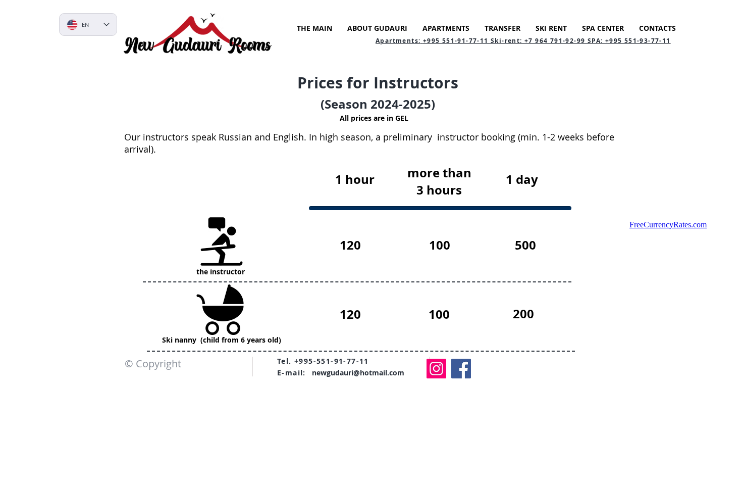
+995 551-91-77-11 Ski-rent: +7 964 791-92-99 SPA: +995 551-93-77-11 (547, 40)
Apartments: (398, 40)
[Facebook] (461, 368)
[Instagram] (436, 368)
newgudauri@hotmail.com (358, 372)
